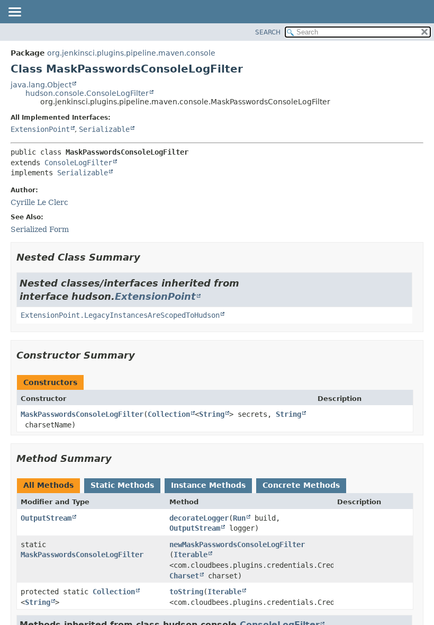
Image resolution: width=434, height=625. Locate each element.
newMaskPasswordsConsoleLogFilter (237, 544)
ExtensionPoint (40, 129)
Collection (169, 414)
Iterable (190, 554)
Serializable (104, 129)
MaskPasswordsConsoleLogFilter (82, 414)
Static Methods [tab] (122, 485)
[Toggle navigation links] (14, 12)
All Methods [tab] (48, 485)
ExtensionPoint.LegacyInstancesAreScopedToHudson (120, 315)
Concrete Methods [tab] (301, 485)
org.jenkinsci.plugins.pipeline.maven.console (131, 53)
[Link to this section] (147, 257)
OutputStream (46, 518)
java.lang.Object (41, 85)
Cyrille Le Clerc (39, 202)
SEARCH (268, 32)
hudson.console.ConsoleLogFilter (87, 93)
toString (186, 591)
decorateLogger (199, 518)
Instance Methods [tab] (208, 485)
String (211, 414)
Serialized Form (40, 229)
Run (239, 518)
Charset (184, 576)
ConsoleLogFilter (78, 162)
